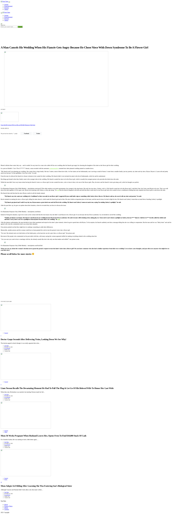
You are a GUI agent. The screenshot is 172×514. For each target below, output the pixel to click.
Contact (6, 509)
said (58, 190)
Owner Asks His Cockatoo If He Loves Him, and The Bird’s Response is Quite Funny (18, 125)
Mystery (6, 8)
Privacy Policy (8, 506)
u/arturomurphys (54, 168)
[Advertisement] (86, 150)
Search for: (3, 25)
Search (20, 26)
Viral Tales (6, 345)
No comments (7, 348)
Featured (6, 333)
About (6, 504)
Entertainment (8, 6)
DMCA (6, 508)
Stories (6, 4)
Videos (6, 9)
